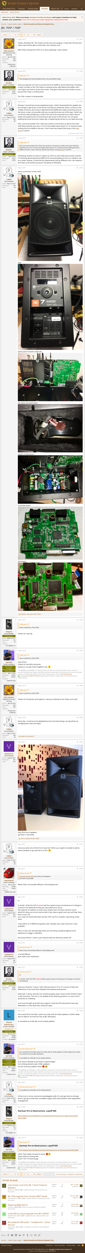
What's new (55, 8)
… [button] (12, 35)
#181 (81, 39)
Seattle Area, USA (10, 892)
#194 (81, 943)
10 (21, 35)
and (27, 736)
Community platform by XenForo (30, 1249)
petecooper (11, 1227)
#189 (81, 717)
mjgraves (75, 1198)
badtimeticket (12, 1216)
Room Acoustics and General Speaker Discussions (27, 1208)
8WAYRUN (53, 1251)
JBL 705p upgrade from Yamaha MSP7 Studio (27, 1196)
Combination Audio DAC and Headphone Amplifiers (28, 1228)
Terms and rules (60, 1245)
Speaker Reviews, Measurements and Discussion (27, 1191)
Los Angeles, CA (10, 646)
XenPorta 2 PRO (34, 1251)
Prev (5, 35)
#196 (81, 1010)
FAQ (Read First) (9, 8)
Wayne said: (23, 1142)
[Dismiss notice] (82, 17)
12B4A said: (23, 75)
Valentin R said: (24, 873)
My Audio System (66, 674)
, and (30, 838)
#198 (81, 1082)
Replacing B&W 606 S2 (18, 1205)
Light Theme (7, 1245)
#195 (81, 967)
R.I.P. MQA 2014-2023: (33, 676)
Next (39, 35)
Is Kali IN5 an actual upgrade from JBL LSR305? (28, 1213)
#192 (81, 869)
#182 (81, 71)
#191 (81, 844)
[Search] (82, 8)
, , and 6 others (31, 614)
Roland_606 (74, 1206)
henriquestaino (12, 1198)
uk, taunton (12, 1039)
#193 (81, 897)
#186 (81, 620)
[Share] (77, 39)
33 (34, 35)
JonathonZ (11, 1190)
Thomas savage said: (26, 1049)
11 (24, 35)
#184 (81, 138)
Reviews (21, 8)
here (28, 20)
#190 (81, 742)
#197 (81, 1044)
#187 (81, 650)
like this (60, 150)
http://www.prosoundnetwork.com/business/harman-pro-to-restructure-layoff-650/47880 (48, 1150)
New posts (4, 12)
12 (28, 35)
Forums (45, 8)
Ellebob (76, 1215)
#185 (81, 168)
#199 (81, 1107)
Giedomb (11, 1207)
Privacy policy (71, 1245)
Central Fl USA (11, 681)
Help (78, 1245)
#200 (81, 1138)
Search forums (14, 12)
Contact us (49, 1245)
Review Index (33, 8)
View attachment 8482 (26, 876)
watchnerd (6, 31)
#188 (81, 686)
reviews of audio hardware (40, 17)
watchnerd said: (24, 947)
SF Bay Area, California (11, 65)
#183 (81, 101)
